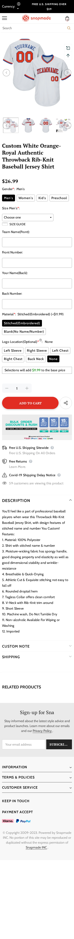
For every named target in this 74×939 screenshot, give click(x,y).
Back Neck (36, 359)
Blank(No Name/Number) (24, 331)
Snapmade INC (36, 847)
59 (11, 483)
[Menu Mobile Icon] (4, 18)
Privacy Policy (42, 731)
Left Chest (60, 350)
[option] (37, 72)
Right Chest (13, 359)
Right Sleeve (37, 350)
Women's (25, 198)
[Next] (67, 72)
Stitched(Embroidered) (22, 323)
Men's (8, 198)
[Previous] (6, 72)
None (53, 359)
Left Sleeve (13, 350)
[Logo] (38, 18)
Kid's (42, 198)
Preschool (59, 198)
